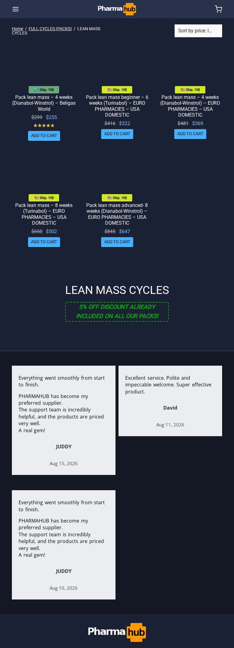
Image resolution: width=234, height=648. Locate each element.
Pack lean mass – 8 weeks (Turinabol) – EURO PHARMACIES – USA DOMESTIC (44, 214)
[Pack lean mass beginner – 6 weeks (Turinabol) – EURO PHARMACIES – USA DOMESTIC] (117, 66)
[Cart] (218, 9)
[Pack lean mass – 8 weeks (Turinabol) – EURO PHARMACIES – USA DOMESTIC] (44, 174)
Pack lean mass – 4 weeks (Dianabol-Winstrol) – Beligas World (44, 103)
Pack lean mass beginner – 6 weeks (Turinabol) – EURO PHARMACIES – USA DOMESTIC (117, 106)
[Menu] (15, 9)
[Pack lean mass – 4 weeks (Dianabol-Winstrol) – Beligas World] (44, 66)
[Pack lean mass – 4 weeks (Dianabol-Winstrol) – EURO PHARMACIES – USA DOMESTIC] (190, 66)
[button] (44, 136)
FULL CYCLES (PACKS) (50, 28)
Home (17, 28)
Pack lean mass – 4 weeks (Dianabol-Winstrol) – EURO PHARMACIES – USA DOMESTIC (190, 106)
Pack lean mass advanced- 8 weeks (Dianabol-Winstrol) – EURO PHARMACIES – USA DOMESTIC (117, 214)
